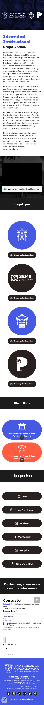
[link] (22, 177)
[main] (22, 93)
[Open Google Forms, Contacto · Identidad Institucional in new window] (37, 600)
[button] (22, 437)
